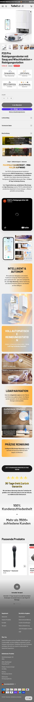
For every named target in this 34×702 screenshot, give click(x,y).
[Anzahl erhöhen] (11, 98)
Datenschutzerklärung (25, 619)
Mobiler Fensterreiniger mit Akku (8, 668)
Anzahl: (4, 94)
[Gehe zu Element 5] (26, 47)
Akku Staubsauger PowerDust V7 (7, 663)
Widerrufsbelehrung (24, 625)
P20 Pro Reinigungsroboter (7, 672)
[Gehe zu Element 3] (15, 47)
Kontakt (4, 622)
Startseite (4, 616)
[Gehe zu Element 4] (20, 47)
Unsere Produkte (6, 619)
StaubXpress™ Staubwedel (10, 571)
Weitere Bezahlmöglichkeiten (17, 112)
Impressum (22, 616)
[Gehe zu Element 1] (4, 47)
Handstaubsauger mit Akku (7, 658)
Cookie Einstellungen (24, 622)
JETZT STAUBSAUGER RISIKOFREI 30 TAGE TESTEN (17, 468)
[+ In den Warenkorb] (24, 566)
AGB (20, 631)
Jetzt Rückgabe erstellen (25, 628)
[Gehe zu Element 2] (9, 47)
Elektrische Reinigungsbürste (7, 677)
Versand (4, 625)
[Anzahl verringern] (4, 98)
